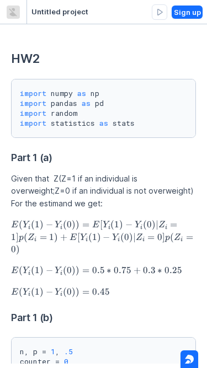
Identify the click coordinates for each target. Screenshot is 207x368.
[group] (159, 12)
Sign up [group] (187, 12)
